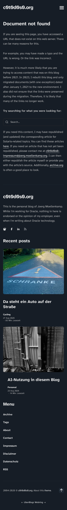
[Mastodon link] (5, 229)
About (6, 430)
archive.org (56, 165)
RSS (5, 469)
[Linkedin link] (18, 229)
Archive (7, 414)
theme (47, 490)
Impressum (10, 445)
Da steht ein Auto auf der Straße (27, 304)
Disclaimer (9, 453)
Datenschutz (10, 461)
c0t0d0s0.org (18, 7)
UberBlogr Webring (33, 502)
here (6, 146)
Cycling (6, 314)
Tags (6, 422)
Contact (8, 438)
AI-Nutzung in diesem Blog (34, 379)
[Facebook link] (11, 229)
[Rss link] (25, 229)
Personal (12, 387)
